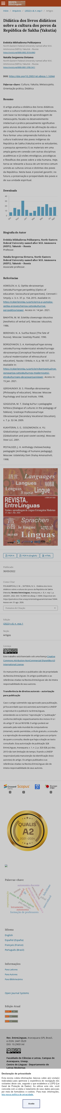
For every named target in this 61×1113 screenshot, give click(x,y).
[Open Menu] (3, 3)
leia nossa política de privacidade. (18, 1094)
